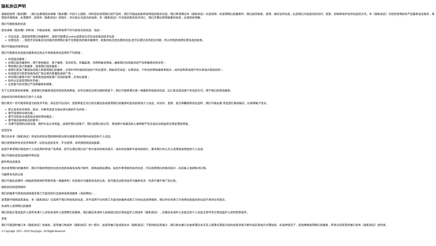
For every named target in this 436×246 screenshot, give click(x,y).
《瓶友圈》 (22, 13)
